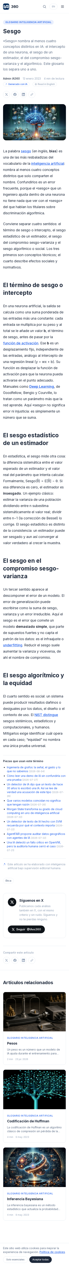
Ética (8, 880)
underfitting (12, 645)
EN (53, 6)
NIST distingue (46, 715)
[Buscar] (44, 6)
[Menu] (62, 6)
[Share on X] (6, 94)
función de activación (20, 343)
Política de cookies (52, 1252)
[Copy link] (31, 94)
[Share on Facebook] (15, 94)
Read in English (46, 84)
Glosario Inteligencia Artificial (28, 22)
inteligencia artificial (47, 163)
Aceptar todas (40, 1259)
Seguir (28, 929)
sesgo (26, 151)
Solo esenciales (15, 1259)
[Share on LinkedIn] (23, 94)
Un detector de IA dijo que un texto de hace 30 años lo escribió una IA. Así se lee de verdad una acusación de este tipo (35, 788)
